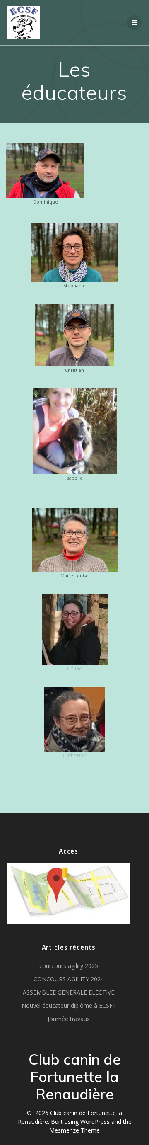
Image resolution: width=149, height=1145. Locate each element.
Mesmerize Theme (74, 1130)
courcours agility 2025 (68, 966)
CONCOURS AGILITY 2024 (69, 979)
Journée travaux (69, 1019)
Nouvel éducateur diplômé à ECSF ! (68, 1005)
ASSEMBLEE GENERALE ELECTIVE (68, 992)
